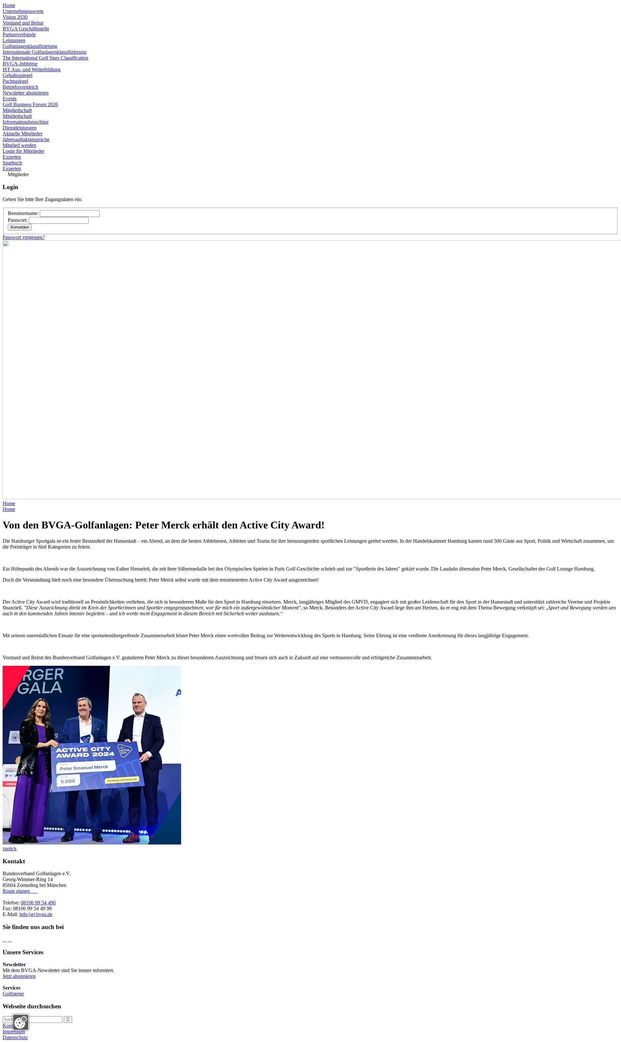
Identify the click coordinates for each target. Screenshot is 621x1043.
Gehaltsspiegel (17, 75)
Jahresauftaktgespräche (26, 139)
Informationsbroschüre (26, 122)
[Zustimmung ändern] (20, 1022)
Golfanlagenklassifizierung (30, 46)
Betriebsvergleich (20, 87)
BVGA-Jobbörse (20, 63)
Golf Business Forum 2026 (30, 104)
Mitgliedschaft (17, 110)
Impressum (14, 1031)
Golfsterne (13, 993)
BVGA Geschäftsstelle (26, 28)
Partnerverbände (19, 34)
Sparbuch (12, 162)
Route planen (19, 891)
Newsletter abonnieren (26, 93)
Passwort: (18, 220)
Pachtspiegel (15, 81)
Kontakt (11, 1025)
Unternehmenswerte (23, 11)
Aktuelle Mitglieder (22, 133)
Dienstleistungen (20, 127)
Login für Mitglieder (23, 151)
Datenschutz (15, 1037)
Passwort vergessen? (24, 237)
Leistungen (14, 40)
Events (9, 98)
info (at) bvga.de (35, 914)
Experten (12, 157)
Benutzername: (24, 213)
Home (9, 5)
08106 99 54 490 (38, 902)
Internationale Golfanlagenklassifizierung (44, 52)
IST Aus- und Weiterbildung (31, 69)
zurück (9, 848)
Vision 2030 (15, 17)
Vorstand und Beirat (23, 23)
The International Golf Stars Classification (45, 58)
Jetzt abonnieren (19, 976)
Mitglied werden (19, 145)
